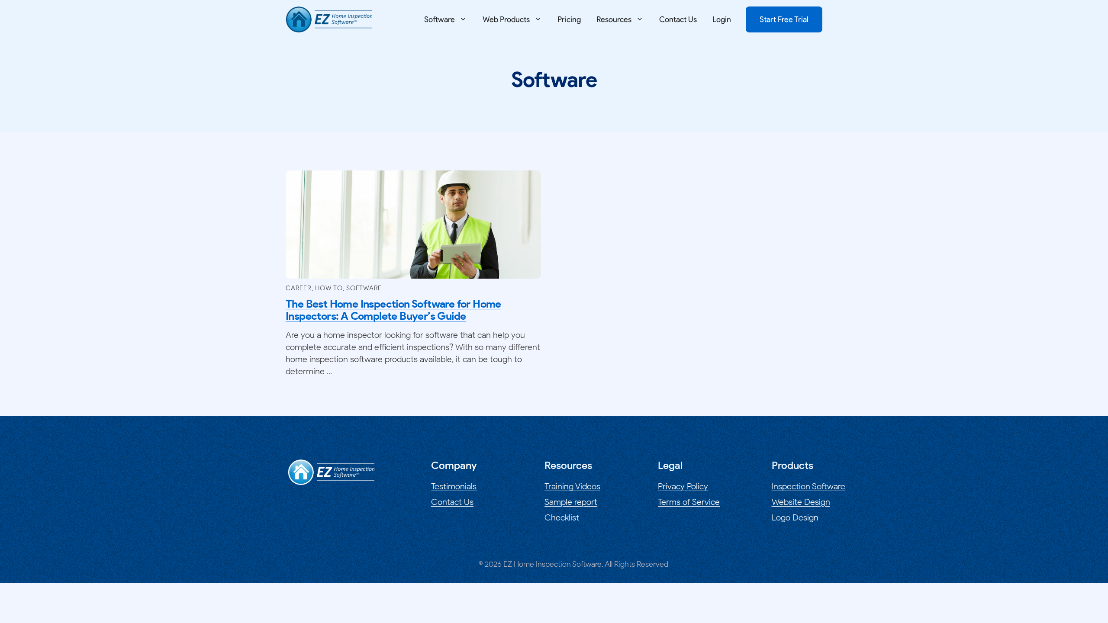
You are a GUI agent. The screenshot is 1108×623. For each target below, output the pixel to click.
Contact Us (678, 19)
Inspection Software (808, 486)
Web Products (506, 19)
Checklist (561, 517)
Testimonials (454, 486)
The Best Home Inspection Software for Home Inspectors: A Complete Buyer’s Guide (393, 309)
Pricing (569, 19)
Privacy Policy (683, 486)
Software (439, 19)
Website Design (801, 502)
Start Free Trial (784, 19)
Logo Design (795, 517)
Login (721, 19)
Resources (613, 19)
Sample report (570, 502)
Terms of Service (689, 502)
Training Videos (572, 486)
